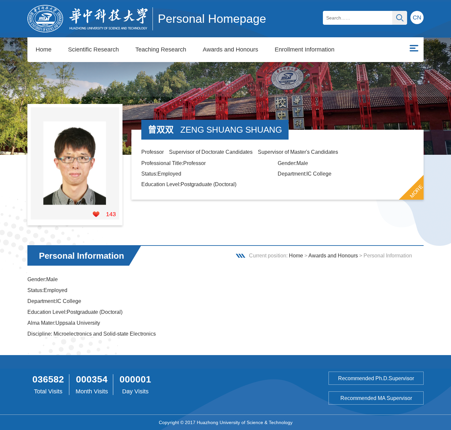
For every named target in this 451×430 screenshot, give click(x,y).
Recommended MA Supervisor (376, 398)
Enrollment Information (304, 49)
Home (44, 49)
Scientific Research (93, 49)
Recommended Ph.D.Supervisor (376, 378)
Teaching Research (160, 49)
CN (417, 17)
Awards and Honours (230, 49)
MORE (416, 191)
